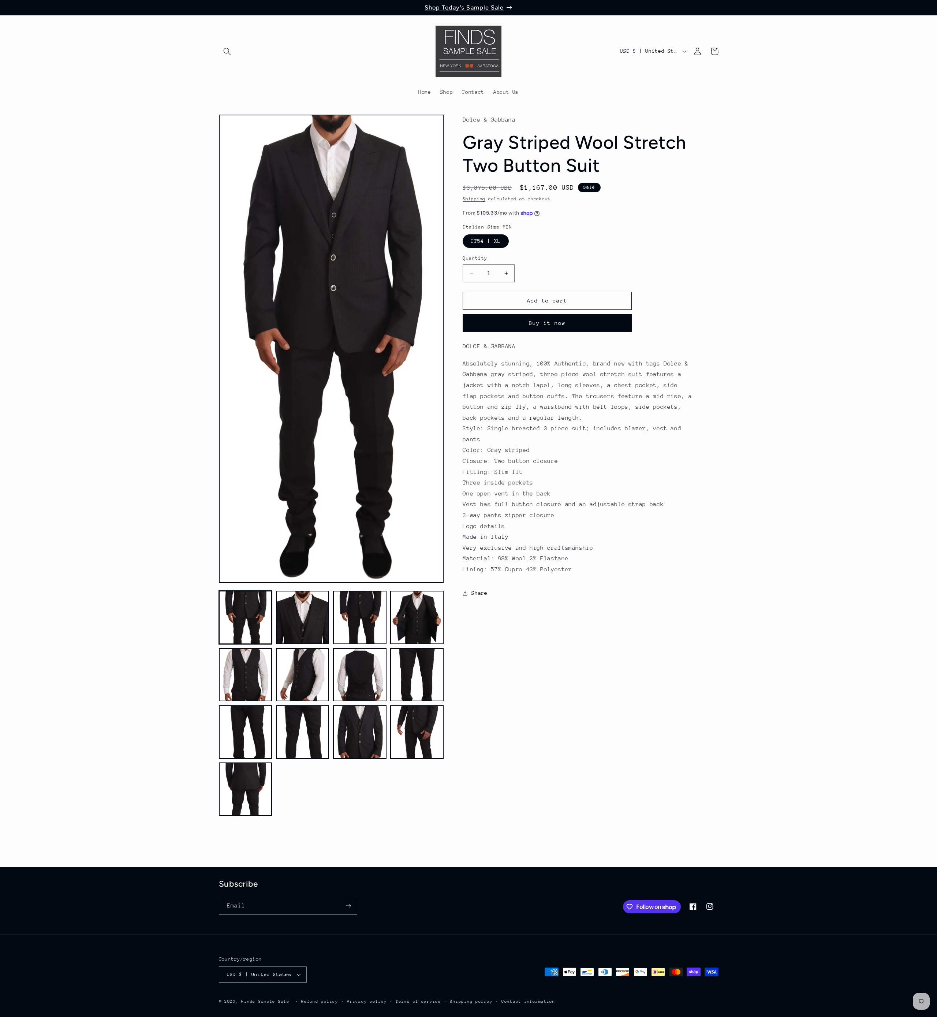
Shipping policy (471, 1001)
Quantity (475, 258)
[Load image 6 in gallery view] (302, 675)
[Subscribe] (348, 906)
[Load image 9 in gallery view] (245, 732)
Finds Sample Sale (265, 1001)
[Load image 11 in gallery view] (360, 732)
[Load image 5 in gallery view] (245, 675)
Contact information (528, 1001)
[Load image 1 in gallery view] (245, 617)
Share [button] (479, 593)
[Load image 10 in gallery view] (302, 732)
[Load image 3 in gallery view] (360, 617)
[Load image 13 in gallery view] (245, 789)
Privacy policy (367, 1001)
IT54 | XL (485, 241)
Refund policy (319, 1001)
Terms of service (418, 1001)
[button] (227, 51)
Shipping (474, 199)
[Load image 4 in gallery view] (417, 617)
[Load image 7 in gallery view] (360, 675)
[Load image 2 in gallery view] (302, 617)
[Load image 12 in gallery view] (417, 732)
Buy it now (547, 323)
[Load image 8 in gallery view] (417, 675)
